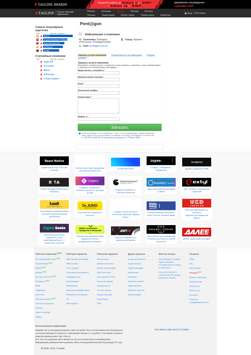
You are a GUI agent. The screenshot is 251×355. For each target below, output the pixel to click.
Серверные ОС (103, 286)
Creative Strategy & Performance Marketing (54, 190)
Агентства (39, 295)
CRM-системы (72, 264)
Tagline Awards (134, 264)
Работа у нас (194, 290)
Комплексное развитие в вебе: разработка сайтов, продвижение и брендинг (90, 239)
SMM (37, 286)
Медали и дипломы (198, 277)
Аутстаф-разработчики (47, 259)
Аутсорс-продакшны (44, 303)
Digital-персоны (135, 286)
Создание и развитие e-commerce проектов (125, 191)
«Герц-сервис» (52, 78)
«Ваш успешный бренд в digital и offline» (161, 190)
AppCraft (48, 61)
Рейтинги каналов (45, 299)
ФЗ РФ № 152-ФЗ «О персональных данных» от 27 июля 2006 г (113, 137)
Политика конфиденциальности (199, 300)
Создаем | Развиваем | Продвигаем (161, 168)
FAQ (191, 264)
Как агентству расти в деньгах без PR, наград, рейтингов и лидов (170, 275)
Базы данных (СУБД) (106, 277)
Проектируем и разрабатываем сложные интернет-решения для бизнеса (54, 214)
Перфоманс (40, 290)
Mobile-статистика (105, 264)
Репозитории (103, 259)
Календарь (106, 11)
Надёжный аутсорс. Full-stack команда (54, 168)
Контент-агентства (46, 277)
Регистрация (200, 13)
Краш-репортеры (104, 295)
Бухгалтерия (102, 299)
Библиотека (166, 15)
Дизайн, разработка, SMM (196, 168)
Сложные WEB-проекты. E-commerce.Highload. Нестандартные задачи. (197, 214)
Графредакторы (73, 277)
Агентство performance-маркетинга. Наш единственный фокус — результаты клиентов (54, 239)
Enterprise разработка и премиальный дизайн (125, 238)
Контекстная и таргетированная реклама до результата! (89, 169)
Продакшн (42, 281)
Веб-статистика (104, 272)
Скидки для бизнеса (137, 259)
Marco (47, 70)
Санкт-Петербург (42, 312)
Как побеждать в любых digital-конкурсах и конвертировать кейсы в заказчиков (170, 263)
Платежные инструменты (77, 272)
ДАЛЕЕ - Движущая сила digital (196, 238)
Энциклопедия (108, 15)
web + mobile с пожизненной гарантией (197, 190)
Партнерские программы (77, 259)
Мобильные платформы (77, 295)
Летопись (91, 15)
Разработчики (43, 263)
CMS (99, 303)
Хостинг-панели (104, 290)
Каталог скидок (127, 15)
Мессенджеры (72, 281)
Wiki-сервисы (72, 303)
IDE (67, 299)
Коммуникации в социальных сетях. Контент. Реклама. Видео (161, 213)
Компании (132, 277)
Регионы (39, 308)
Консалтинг (194, 286)
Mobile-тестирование (106, 268)
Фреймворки (72, 286)
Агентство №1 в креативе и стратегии (90, 213)
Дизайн (40, 272)
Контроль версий (105, 281)
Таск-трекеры (72, 268)
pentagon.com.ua (99, 46)
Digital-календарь (135, 268)
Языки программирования (78, 290)
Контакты (149, 11)
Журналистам (195, 282)
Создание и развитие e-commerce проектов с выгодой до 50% (90, 190)
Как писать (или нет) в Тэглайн (172, 329)
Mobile (40, 268)
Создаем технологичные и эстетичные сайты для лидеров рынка (125, 214)
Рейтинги (91, 11)
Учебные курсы (147, 15)
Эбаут (192, 259)
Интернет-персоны (136, 290)
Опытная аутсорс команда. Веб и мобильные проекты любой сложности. (161, 239)
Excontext (49, 66)
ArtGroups (49, 74)
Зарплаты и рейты (136, 281)
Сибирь (38, 317)
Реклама (134, 11)
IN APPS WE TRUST (126, 168)
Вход (189, 13)
